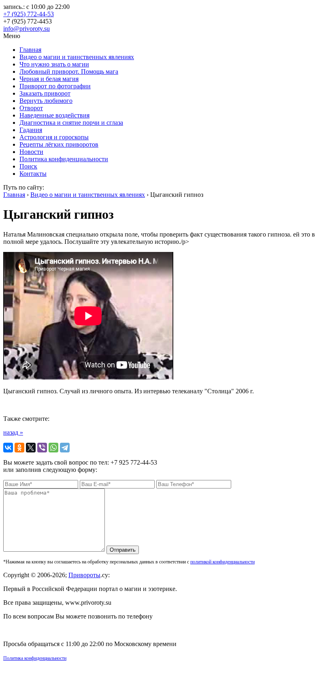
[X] (31, 447)
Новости (31, 151)
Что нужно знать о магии (54, 64)
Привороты (84, 575)
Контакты (33, 173)
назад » (13, 432)
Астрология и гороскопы (54, 137)
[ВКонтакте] (8, 447)
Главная (30, 49)
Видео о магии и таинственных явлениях (76, 56)
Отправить (123, 550)
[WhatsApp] (53, 447)
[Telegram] (65, 447)
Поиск (28, 166)
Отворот (31, 108)
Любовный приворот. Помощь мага (68, 71)
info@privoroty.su (26, 28)
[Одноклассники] (19, 447)
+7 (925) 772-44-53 (28, 14)
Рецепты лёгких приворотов (58, 144)
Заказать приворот (44, 93)
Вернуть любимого (45, 100)
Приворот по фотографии (55, 86)
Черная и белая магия (49, 78)
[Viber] (42, 447)
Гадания (30, 129)
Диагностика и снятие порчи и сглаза (71, 122)
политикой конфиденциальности (222, 562)
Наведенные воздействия (54, 115)
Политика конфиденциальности (63, 159)
